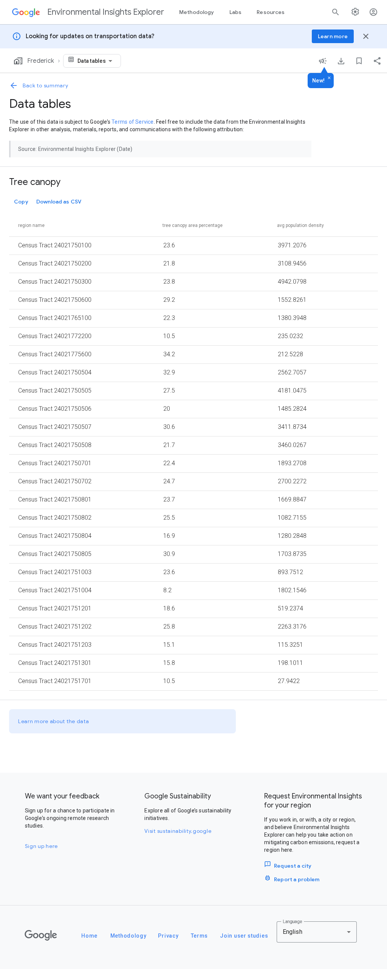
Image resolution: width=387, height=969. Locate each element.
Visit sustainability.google (177, 831)
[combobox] (96, 60)
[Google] (41, 935)
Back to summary (45, 85)
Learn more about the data (53, 721)
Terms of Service (132, 122)
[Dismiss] (329, 78)
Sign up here (41, 846)
